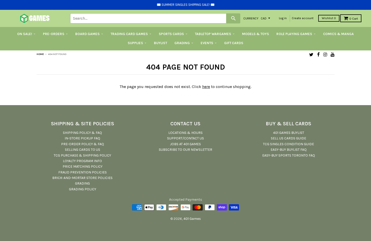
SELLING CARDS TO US (82, 149)
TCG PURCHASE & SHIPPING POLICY (82, 155)
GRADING (182, 43)
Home (40, 54)
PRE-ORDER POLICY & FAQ (82, 144)
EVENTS (207, 43)
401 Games (192, 219)
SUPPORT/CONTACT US (185, 138)
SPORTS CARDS (171, 34)
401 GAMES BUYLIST (288, 133)
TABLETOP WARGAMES (213, 34)
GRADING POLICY (82, 189)
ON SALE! (24, 34)
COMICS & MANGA (338, 34)
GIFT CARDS (233, 43)
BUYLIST (160, 43)
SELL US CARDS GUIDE (288, 138)
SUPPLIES (135, 43)
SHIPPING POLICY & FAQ (82, 133)
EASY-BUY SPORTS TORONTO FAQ (288, 155)
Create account (302, 18)
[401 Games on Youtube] (332, 54)
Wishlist (329, 18)
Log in (283, 18)
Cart (353, 18)
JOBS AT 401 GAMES (185, 144)
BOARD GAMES (87, 34)
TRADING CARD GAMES (129, 34)
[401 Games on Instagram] (325, 54)
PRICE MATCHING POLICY (82, 166)
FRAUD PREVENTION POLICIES (82, 172)
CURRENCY (250, 18)
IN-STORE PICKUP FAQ (82, 138)
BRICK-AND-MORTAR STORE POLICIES (82, 178)
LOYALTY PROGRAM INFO (82, 161)
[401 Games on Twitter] (311, 54)
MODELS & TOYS (255, 34)
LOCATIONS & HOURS (185, 133)
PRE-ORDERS (53, 34)
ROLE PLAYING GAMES (294, 34)
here (206, 86)
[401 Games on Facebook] (318, 54)
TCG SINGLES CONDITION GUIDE (288, 144)
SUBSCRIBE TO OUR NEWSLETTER (185, 149)
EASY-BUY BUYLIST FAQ (289, 149)
